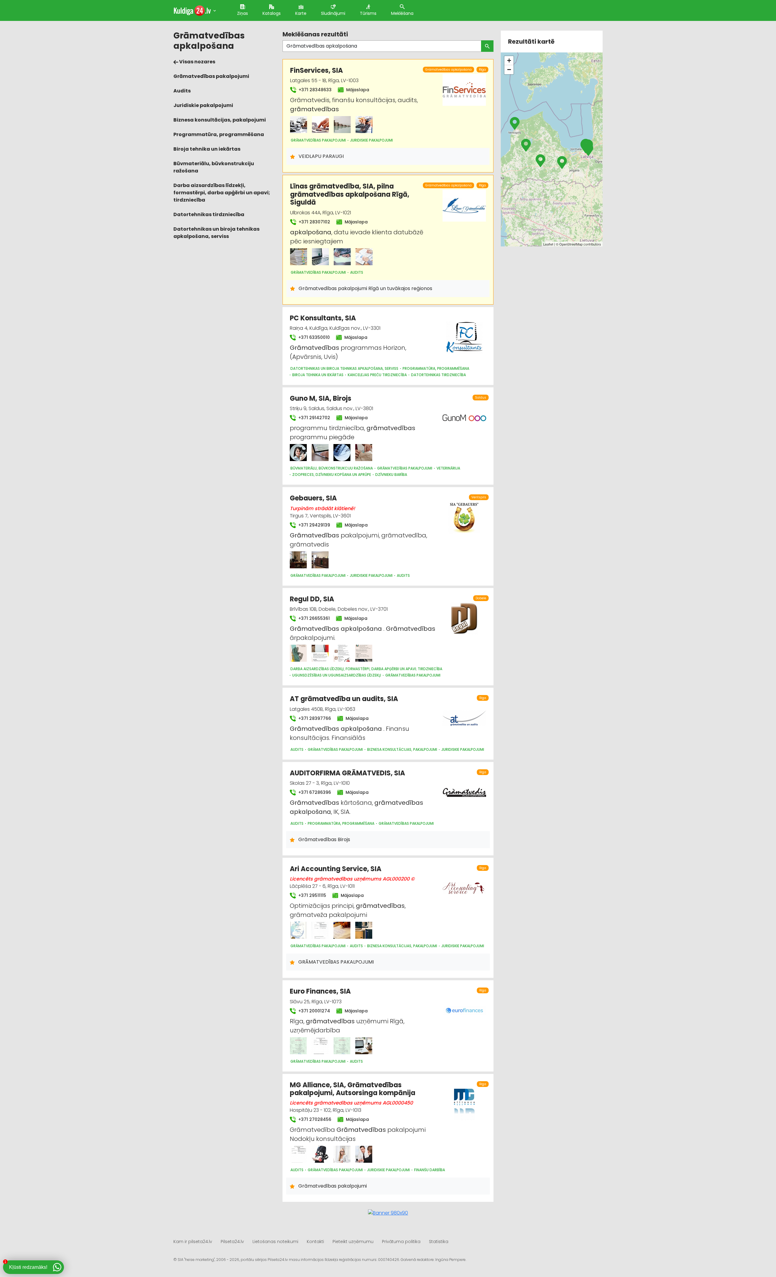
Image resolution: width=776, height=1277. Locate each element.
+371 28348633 (314, 90)
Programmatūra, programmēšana (218, 134)
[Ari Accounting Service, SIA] (298, 930)
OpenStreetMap (571, 244)
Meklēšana (402, 13)
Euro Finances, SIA (320, 991)
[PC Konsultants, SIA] (464, 333)
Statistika (438, 1242)
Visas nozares (196, 61)
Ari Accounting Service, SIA (335, 869)
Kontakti (315, 1242)
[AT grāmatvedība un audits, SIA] (464, 714)
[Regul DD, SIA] (298, 653)
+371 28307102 (314, 222)
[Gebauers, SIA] (298, 559)
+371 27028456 (314, 1119)
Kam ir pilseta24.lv (192, 1242)
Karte (300, 13)
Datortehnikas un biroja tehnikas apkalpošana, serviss (216, 233)
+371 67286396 (314, 792)
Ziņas (242, 13)
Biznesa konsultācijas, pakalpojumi (219, 119)
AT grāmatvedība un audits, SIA (344, 699)
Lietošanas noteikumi (275, 1242)
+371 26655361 (313, 618)
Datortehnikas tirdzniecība (208, 214)
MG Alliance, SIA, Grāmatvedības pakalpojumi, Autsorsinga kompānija (352, 1089)
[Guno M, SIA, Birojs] (298, 452)
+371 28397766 (314, 718)
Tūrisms (368, 13)
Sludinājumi (333, 13)
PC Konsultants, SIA (323, 318)
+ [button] (509, 60)
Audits (182, 90)
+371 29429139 (313, 525)
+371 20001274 (313, 1011)
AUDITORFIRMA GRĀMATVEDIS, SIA (347, 773)
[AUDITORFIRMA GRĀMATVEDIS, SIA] (464, 788)
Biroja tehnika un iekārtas (206, 148)
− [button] (509, 69)
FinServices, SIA (316, 70)
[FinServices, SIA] (298, 124)
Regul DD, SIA (312, 599)
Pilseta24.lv (232, 1242)
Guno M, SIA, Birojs (320, 398)
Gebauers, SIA (313, 498)
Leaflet (548, 244)
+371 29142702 (313, 418)
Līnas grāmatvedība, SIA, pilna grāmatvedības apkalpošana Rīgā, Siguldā (349, 194)
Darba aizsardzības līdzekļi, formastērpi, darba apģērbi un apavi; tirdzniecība (221, 192)
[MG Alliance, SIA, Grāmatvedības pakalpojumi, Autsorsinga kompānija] (298, 1154)
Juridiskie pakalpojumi (203, 105)
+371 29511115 (311, 895)
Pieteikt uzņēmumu (353, 1242)
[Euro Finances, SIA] (298, 1045)
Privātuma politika (401, 1242)
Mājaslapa (357, 90)
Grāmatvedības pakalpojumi (211, 76)
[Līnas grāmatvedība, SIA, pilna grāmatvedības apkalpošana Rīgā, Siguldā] (298, 256)
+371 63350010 (313, 337)
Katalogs (272, 13)
